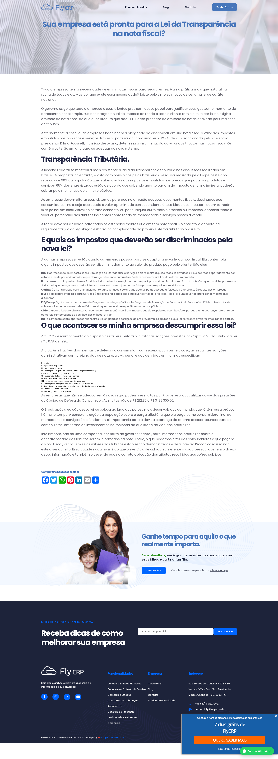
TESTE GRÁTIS (153, 570)
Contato (190, 7)
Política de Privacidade (161, 700)
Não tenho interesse (229, 748)
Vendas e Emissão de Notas (124, 683)
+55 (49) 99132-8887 (207, 703)
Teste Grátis (224, 7)
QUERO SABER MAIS (230, 740)
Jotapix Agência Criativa (113, 737)
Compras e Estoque (120, 694)
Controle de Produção (121, 711)
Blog (166, 7)
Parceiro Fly (154, 683)
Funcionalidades (136, 7)
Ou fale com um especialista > (199, 570)
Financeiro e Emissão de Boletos (127, 689)
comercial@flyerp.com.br (210, 709)
